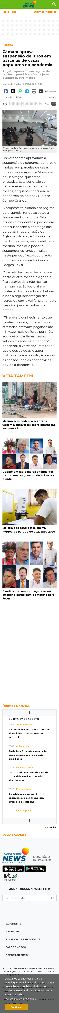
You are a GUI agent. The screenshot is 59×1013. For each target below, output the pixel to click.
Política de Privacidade (23, 939)
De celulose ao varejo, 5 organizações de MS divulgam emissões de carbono (27, 798)
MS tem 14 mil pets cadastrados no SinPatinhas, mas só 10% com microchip (29, 733)
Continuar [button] (16, 1007)
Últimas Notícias (16, 706)
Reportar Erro (17, 955)
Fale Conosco (16, 947)
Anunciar (12, 931)
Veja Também (17, 376)
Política (7, 45)
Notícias (51, 827)
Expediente (13, 923)
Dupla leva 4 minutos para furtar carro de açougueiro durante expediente (28, 755)
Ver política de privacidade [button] (20, 998)
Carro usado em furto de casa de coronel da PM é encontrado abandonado (28, 776)
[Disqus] (29, 652)
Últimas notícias (45, 11)
